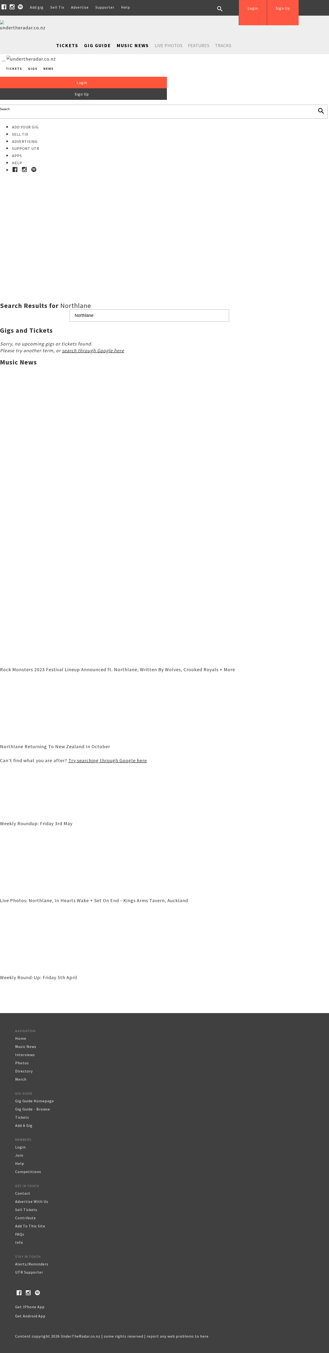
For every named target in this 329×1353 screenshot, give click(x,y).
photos (22, 1062)
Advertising (25, 141)
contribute (25, 1217)
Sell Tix (57, 7)
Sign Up (283, 8)
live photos (168, 45)
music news (25, 1046)
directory (24, 1071)
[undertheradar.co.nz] (24, 28)
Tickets (67, 45)
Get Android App (30, 1316)
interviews (25, 1054)
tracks (223, 45)
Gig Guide (97, 45)
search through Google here (93, 350)
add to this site (30, 1226)
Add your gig (25, 127)
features (198, 45)
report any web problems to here (178, 1336)
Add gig (37, 7)
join (19, 1155)
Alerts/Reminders (31, 1264)
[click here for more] (164, 226)
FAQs (19, 1234)
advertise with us (31, 1201)
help (19, 1163)
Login (253, 8)
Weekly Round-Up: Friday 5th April (38, 977)
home (20, 1038)
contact (22, 1193)
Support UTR (25, 148)
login (20, 1147)
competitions (28, 1171)
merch (20, 1079)
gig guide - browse (32, 1109)
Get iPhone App (30, 1306)
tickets (22, 1117)
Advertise (80, 7)
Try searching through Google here (107, 760)
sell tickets (26, 1209)
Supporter (104, 7)
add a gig (24, 1125)
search (223, 12)
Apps (17, 155)
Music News (133, 45)
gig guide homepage (34, 1100)
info (19, 1242)
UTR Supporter (29, 1272)
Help (125, 7)
